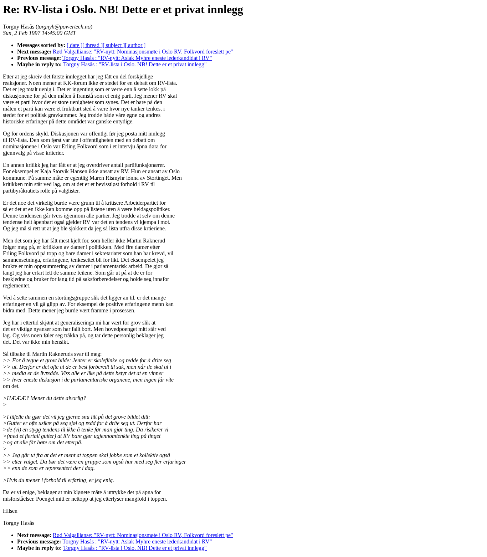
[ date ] (74, 45)
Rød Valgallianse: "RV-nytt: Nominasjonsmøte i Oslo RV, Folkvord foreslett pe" (143, 51)
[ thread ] (92, 45)
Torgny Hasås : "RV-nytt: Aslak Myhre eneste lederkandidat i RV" (137, 58)
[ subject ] (114, 45)
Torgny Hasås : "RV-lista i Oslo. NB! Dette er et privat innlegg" (135, 64)
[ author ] (135, 45)
